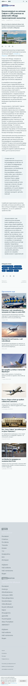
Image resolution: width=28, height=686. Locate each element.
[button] (23, 1)
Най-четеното (7, 571)
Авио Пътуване (7, 622)
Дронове (5, 616)
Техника (5, 545)
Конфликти (6, 554)
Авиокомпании (7, 592)
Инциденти (6, 613)
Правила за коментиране (8, 666)
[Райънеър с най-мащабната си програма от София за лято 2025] (14, 307)
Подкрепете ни (5, 659)
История (5, 560)
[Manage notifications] (3, 683)
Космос (4, 548)
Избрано (5, 565)
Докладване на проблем (7, 669)
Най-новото (6, 568)
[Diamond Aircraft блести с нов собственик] (14, 335)
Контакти (4, 653)
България (5, 536)
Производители (8, 598)
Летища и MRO (7, 595)
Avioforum (3, 20)
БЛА (3, 557)
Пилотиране (6, 619)
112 (3, 551)
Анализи (5, 589)
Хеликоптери (7, 601)
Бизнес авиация (7, 607)
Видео (4, 574)
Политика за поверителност (9, 663)
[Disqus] (14, 496)
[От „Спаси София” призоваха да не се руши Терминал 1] (14, 427)
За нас (3, 650)
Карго (4, 610)
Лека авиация (6, 604)
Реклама (4, 656)
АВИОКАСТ (5, 625)
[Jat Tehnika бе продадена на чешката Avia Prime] (14, 457)
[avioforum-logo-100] (8, 6)
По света (5, 542)
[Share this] (2, 46)
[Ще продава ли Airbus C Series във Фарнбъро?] (14, 368)
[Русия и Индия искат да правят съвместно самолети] (14, 398)
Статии (5, 539)
